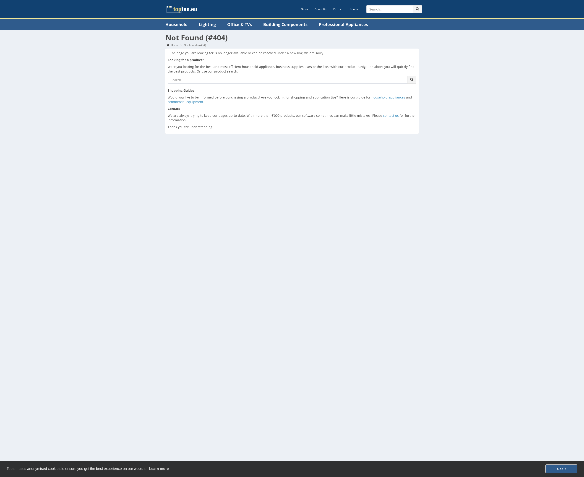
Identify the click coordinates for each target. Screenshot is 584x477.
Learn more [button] (159, 469)
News (304, 9)
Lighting (207, 24)
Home (174, 45)
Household (176, 24)
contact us (391, 115)
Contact (355, 9)
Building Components (285, 24)
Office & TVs (239, 24)
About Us (320, 9)
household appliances (388, 97)
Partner (338, 9)
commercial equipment (185, 102)
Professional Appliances (343, 24)
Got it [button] (561, 469)
